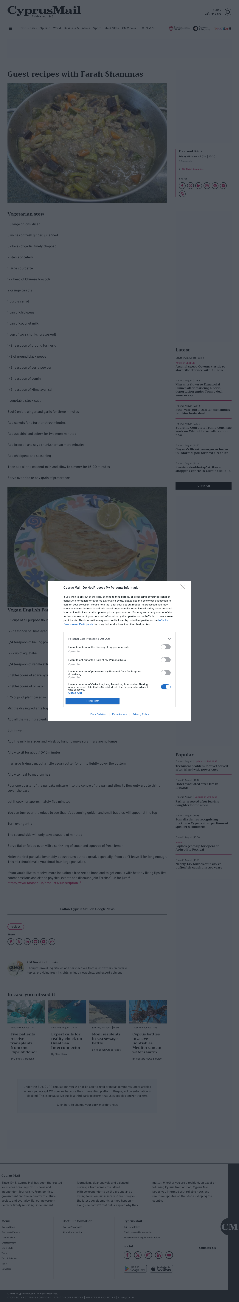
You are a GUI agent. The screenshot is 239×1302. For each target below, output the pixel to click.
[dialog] (119, 651)
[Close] (184, 587)
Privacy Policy (141, 714)
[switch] (166, 646)
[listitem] (119, 639)
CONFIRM (93, 701)
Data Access (119, 714)
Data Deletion (98, 714)
